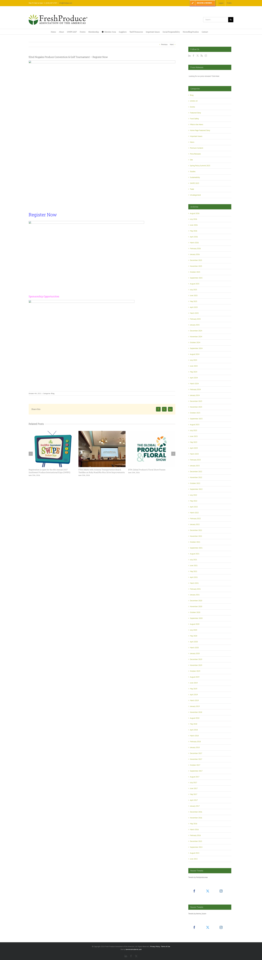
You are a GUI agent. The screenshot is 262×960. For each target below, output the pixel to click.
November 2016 (196, 818)
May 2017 (193, 794)
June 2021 (194, 565)
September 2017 (196, 771)
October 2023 (195, 413)
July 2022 (193, 495)
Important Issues (196, 136)
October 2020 (195, 612)
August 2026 (194, 213)
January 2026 (195, 254)
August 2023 (194, 424)
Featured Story (195, 113)
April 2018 (194, 730)
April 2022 (194, 507)
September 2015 (196, 847)
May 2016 (193, 823)
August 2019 (194, 677)
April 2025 (194, 307)
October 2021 (195, 542)
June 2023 (194, 436)
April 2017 (194, 800)
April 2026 (194, 237)
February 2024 (195, 389)
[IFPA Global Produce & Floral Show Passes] (102, 432)
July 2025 (193, 289)
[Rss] (202, 55)
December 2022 (196, 471)
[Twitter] (197, 55)
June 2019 (194, 683)
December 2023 (196, 401)
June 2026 (194, 225)
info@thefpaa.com (65, 3)
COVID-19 (193, 101)
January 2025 (195, 325)
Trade (192, 189)
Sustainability (195, 177)
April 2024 (194, 378)
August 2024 (194, 354)
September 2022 (196, 489)
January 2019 (195, 706)
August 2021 (194, 554)
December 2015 (196, 841)
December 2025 (196, 260)
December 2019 (196, 659)
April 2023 (194, 448)
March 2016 (194, 829)
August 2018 (194, 718)
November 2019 (196, 665)
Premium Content (196, 148)
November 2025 (196, 266)
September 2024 (196, 348)
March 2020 (194, 647)
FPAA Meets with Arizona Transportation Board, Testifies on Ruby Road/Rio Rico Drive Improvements (52, 471)
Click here (215, 76)
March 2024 (194, 383)
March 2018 (194, 736)
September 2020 (196, 618)
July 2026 (193, 219)
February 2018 (195, 741)
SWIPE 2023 (194, 183)
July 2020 (193, 630)
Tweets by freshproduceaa (198, 877)
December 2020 (196, 600)
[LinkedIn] (189, 55)
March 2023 (194, 454)
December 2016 (196, 812)
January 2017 (195, 806)
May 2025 (193, 301)
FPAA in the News (196, 124)
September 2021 (196, 548)
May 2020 (193, 636)
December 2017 (196, 753)
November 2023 (196, 407)
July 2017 (193, 782)
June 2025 (194, 295)
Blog (52, 393)
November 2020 (196, 606)
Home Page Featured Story (200, 130)
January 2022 (195, 524)
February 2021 (195, 589)
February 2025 (195, 319)
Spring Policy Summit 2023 (200, 165)
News (192, 142)
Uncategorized (195, 195)
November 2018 (196, 712)
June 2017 (194, 788)
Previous (164, 44)
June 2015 (194, 859)
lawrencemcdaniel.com (134, 949)
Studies (192, 171)
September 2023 (196, 419)
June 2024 (194, 366)
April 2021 (194, 577)
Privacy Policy (155, 946)
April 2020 (194, 642)
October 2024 (195, 342)
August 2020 (194, 624)
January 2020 (195, 653)
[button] (31, 454)
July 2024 (193, 360)
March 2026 (194, 242)
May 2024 (193, 372)
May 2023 (193, 442)
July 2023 (193, 430)
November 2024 (196, 336)
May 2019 (193, 689)
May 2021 (193, 571)
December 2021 (196, 530)
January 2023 (195, 465)
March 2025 (194, 313)
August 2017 (194, 777)
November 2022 (196, 477)
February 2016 (195, 835)
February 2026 (195, 248)
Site (191, 160)
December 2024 (196, 331)
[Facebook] (193, 55)
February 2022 (195, 518)
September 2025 (196, 278)
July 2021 (193, 559)
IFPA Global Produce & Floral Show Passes (97, 469)
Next (172, 44)
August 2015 (194, 853)
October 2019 (195, 671)
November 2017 (196, 759)
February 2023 (195, 460)
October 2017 (195, 765)
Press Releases (195, 154)
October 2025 (195, 272)
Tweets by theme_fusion (197, 913)
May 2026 (193, 231)
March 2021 (194, 583)
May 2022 (193, 501)
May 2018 (193, 724)
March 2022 (194, 512)
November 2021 (196, 536)
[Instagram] (206, 55)
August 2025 (194, 284)
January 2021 (195, 595)
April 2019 (194, 694)
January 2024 (195, 395)
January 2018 (195, 747)
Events (192, 107)
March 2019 (194, 700)
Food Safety (194, 118)
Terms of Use (165, 946)
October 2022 (195, 483)
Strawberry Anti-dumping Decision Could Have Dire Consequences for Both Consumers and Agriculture (151, 471)
